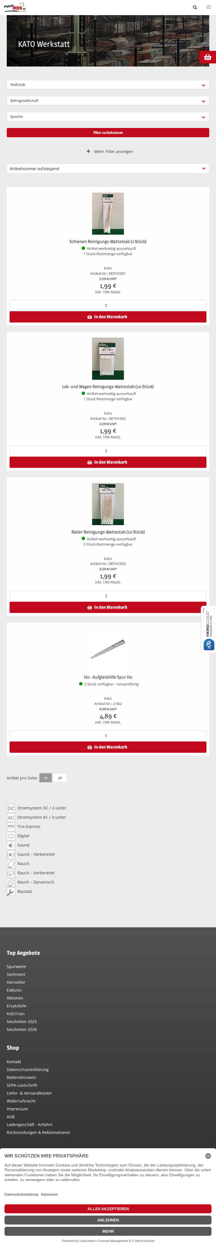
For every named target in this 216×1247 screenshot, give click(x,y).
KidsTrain (16, 1013)
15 (45, 777)
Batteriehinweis (21, 1077)
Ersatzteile (16, 1005)
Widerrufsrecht (21, 1101)
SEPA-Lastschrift (22, 1085)
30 (60, 777)
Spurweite (16, 966)
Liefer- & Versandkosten (29, 1093)
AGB (11, 1116)
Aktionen (15, 998)
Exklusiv (14, 990)
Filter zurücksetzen (108, 132)
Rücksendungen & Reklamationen (38, 1132)
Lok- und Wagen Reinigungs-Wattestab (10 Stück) (108, 386)
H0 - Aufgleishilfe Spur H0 (108, 677)
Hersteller (16, 982)
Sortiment (16, 974)
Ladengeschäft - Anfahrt (29, 1124)
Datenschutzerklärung (28, 1069)
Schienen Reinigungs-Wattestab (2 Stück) (108, 241)
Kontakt (14, 1061)
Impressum (17, 1108)
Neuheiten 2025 (22, 1021)
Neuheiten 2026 (22, 1029)
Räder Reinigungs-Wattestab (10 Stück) (108, 532)
